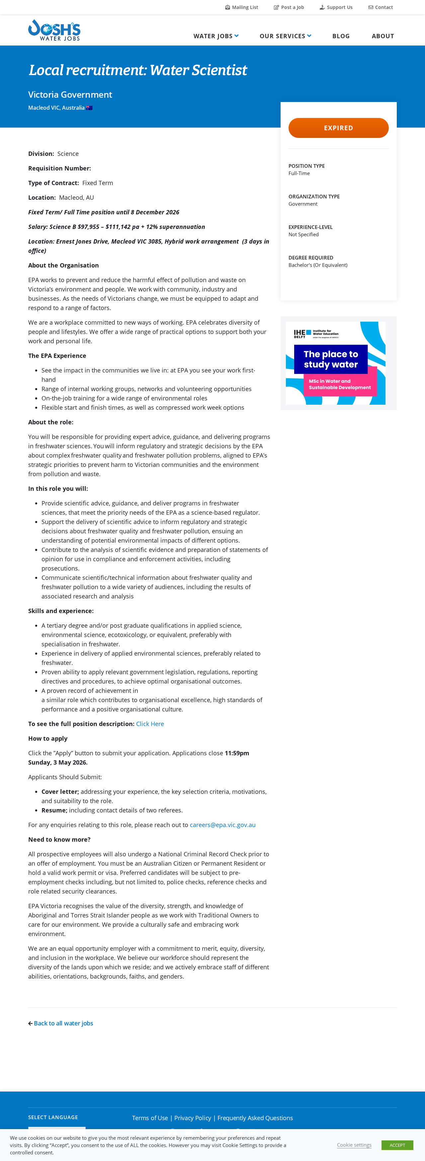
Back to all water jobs (63, 1023)
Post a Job (292, 7)
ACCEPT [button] (397, 1145)
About (383, 36)
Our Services (282, 36)
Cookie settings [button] (354, 1144)
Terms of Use (150, 1118)
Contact (383, 7)
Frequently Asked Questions (255, 1118)
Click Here (150, 724)
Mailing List (244, 7)
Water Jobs (213, 36)
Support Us (339, 7)
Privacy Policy (192, 1118)
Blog (341, 36)
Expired (338, 128)
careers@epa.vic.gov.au (223, 825)
